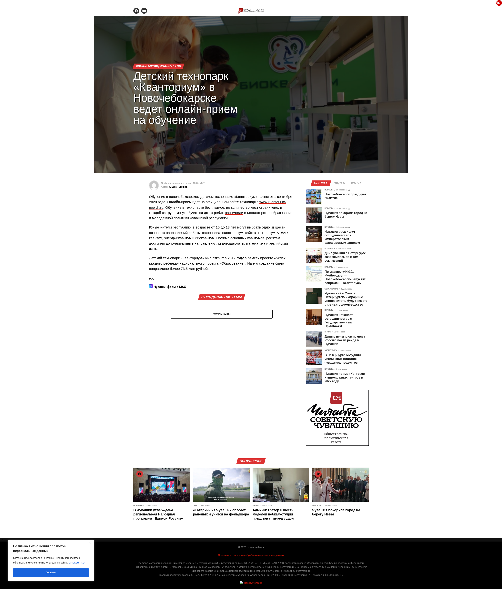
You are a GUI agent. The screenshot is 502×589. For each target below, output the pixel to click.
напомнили (234, 213)
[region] (51, 560)
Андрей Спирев (178, 187)
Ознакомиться (77, 562)
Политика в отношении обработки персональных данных (251, 555)
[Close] (90, 543)
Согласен (51, 572)
